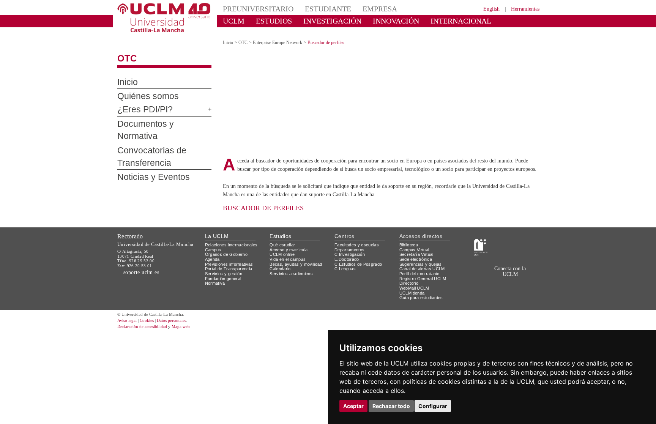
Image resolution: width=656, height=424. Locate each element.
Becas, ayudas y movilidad (297, 255)
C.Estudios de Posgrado (359, 255)
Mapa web (190, 317)
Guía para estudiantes (422, 289)
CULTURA (479, 21)
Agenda (213, 250)
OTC (125, 52)
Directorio (410, 274)
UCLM (231, 21)
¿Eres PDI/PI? (140, 103)
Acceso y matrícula (290, 240)
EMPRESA (360, 8)
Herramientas (522, 8)
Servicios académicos (293, 265)
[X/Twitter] (486, 276)
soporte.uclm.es (143, 263)
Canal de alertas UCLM (423, 260)
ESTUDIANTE (314, 8)
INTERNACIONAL (428, 21)
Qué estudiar (284, 236)
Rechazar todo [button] (391, 406)
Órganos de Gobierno (228, 245)
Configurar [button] (432, 406)
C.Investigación (350, 245)
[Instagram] (466, 276)
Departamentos (351, 240)
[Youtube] (520, 276)
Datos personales (181, 311)
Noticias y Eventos (147, 158)
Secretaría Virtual (418, 245)
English (484, 8)
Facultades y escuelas (357, 236)
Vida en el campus (289, 250)
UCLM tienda (413, 284)
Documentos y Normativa (157, 117)
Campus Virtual (415, 240)
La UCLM (217, 226)
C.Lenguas (345, 260)
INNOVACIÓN (373, 21)
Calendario (281, 260)
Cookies (151, 311)
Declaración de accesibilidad (146, 317)
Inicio (126, 75)
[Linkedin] (510, 276)
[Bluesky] (503, 276)
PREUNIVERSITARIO (253, 8)
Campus (213, 240)
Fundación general (225, 269)
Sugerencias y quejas (422, 255)
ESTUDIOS (267, 21)
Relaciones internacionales (234, 236)
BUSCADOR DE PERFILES (262, 198)
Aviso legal (128, 311)
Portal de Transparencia (231, 260)
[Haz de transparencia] (481, 237)
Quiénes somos (141, 90)
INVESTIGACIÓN (319, 21)
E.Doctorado (347, 250)
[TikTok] (477, 276)
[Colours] (515, 237)
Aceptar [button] (353, 406)
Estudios (281, 226)
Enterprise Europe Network (283, 36)
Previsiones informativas (231, 255)
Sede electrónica (417, 250)
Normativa (216, 274)
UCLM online (283, 245)
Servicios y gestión (225, 265)
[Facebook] (495, 276)
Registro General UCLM (424, 269)
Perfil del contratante (422, 265)
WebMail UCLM (415, 279)
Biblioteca (410, 236)
